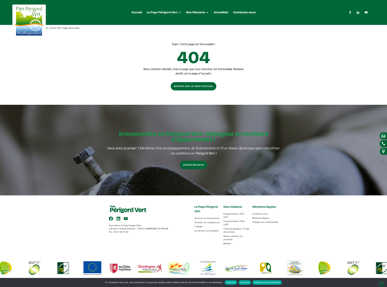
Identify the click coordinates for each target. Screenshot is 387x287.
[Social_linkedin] (358, 12)
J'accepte (231, 282)
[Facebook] (111, 218)
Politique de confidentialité (267, 282)
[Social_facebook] (350, 12)
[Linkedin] (118, 218)
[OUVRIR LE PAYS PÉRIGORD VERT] (179, 12)
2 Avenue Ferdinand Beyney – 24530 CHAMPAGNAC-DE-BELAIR (138, 228)
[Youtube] (366, 12)
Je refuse (244, 282)
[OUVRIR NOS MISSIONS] (207, 12)
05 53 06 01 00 (121, 231)
